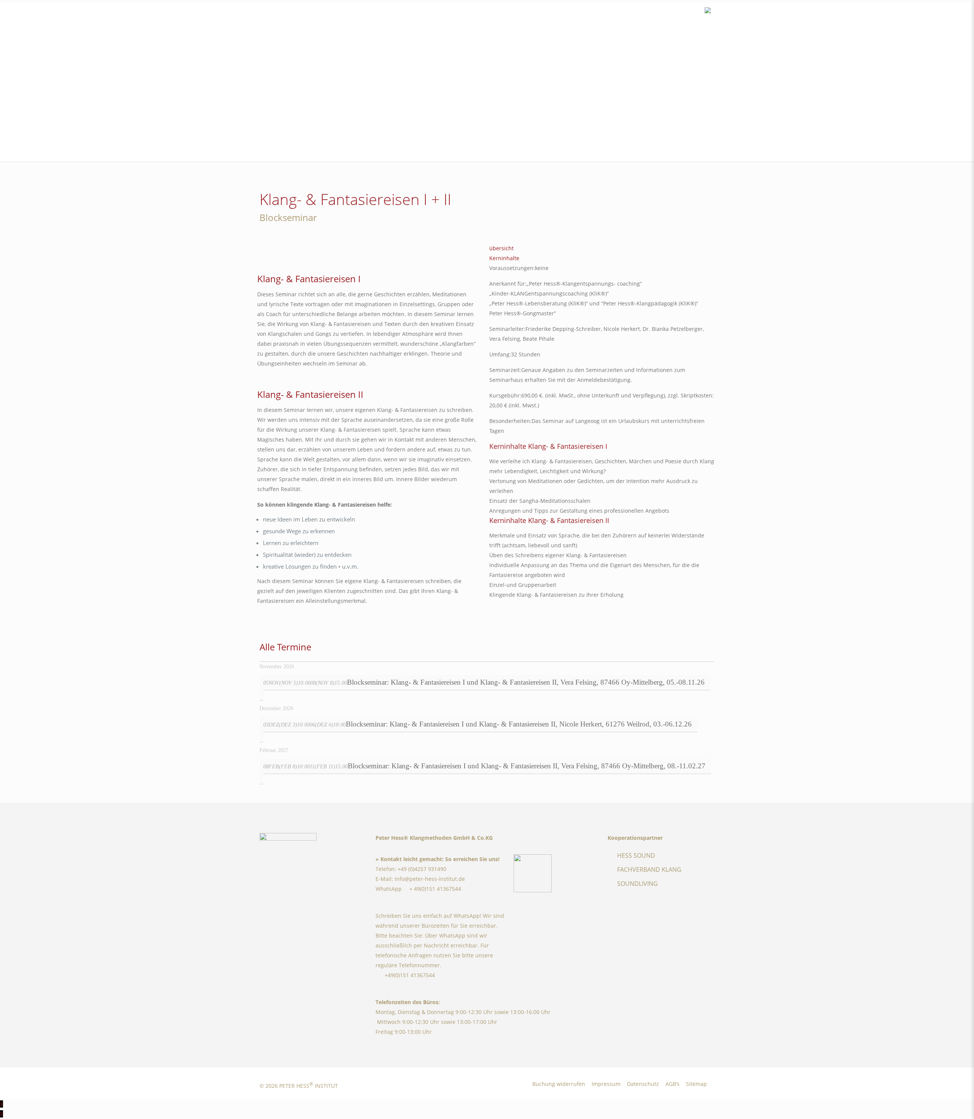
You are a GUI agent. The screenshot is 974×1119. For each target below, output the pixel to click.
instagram (671, 11)
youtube (683, 11)
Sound (694, 11)
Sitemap (696, 1083)
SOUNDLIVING (637, 883)
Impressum (606, 1083)
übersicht (501, 248)
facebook (660, 11)
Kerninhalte (504, 258)
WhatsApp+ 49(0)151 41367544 (418, 888)
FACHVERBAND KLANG (649, 869)
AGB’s (672, 1083)
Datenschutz (643, 1083)
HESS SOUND (636, 855)
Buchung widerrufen (558, 1083)
